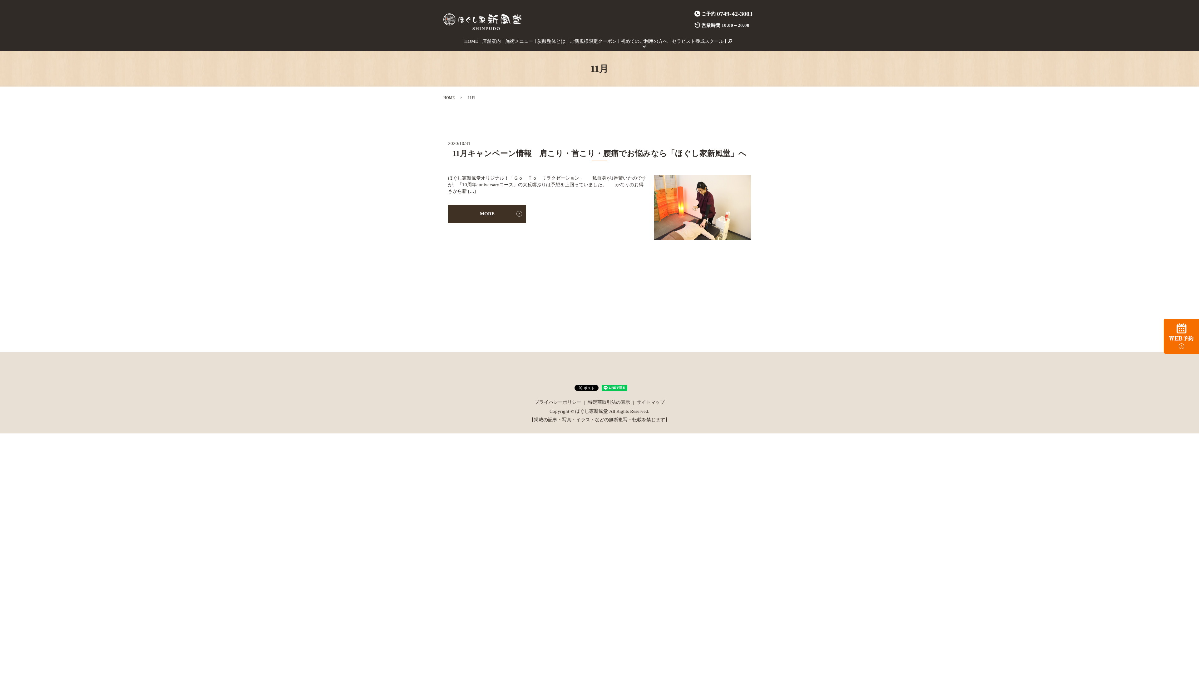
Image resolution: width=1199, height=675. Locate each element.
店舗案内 (491, 41)
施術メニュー (519, 41)
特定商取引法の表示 (609, 402)
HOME (471, 41)
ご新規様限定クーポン (593, 41)
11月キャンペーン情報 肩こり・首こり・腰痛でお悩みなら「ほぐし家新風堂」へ (599, 153)
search (730, 41)
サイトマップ (651, 402)
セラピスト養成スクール (697, 41)
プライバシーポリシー (558, 402)
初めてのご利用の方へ (644, 41)
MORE (487, 213)
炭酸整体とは (551, 41)
